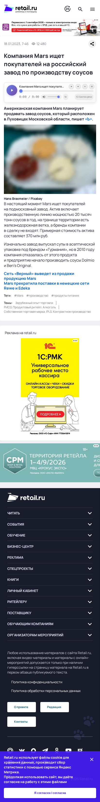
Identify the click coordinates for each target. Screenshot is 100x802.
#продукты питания (65, 295)
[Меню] (92, 9)
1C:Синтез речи (84, 96)
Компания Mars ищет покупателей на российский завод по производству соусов (56, 86)
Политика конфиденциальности (36, 682)
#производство (37, 295)
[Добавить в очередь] (85, 86)
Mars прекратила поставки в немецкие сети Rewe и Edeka (46, 286)
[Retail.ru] (29, 9)
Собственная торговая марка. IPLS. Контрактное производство (47, 312)
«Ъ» (88, 119)
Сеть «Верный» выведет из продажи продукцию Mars (39, 276)
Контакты (21, 722)
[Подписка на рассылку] (10, 750)
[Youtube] (68, 750)
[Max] (33, 750)
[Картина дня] (67, 9)
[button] (50, 513)
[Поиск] (80, 9)
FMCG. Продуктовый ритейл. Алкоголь (30, 307)
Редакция (54, 707)
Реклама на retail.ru (20, 332)
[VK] (22, 750)
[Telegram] (45, 750)
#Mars (18, 295)
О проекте (21, 707)
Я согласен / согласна (50, 793)
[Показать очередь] (91, 86)
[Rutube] (80, 750)
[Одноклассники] (57, 750)
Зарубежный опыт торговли (34, 303)
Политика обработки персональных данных (46, 690)
